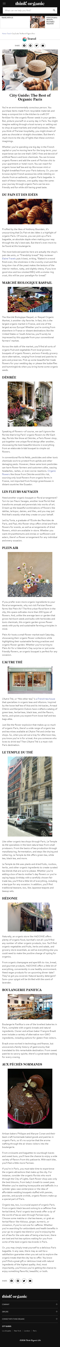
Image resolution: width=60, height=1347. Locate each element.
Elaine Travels (9, 258)
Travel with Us (7, 18)
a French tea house (45, 698)
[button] (24, 45)
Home (4, 33)
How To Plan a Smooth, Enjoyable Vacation (51, 21)
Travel (9, 33)
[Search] (54, 10)
